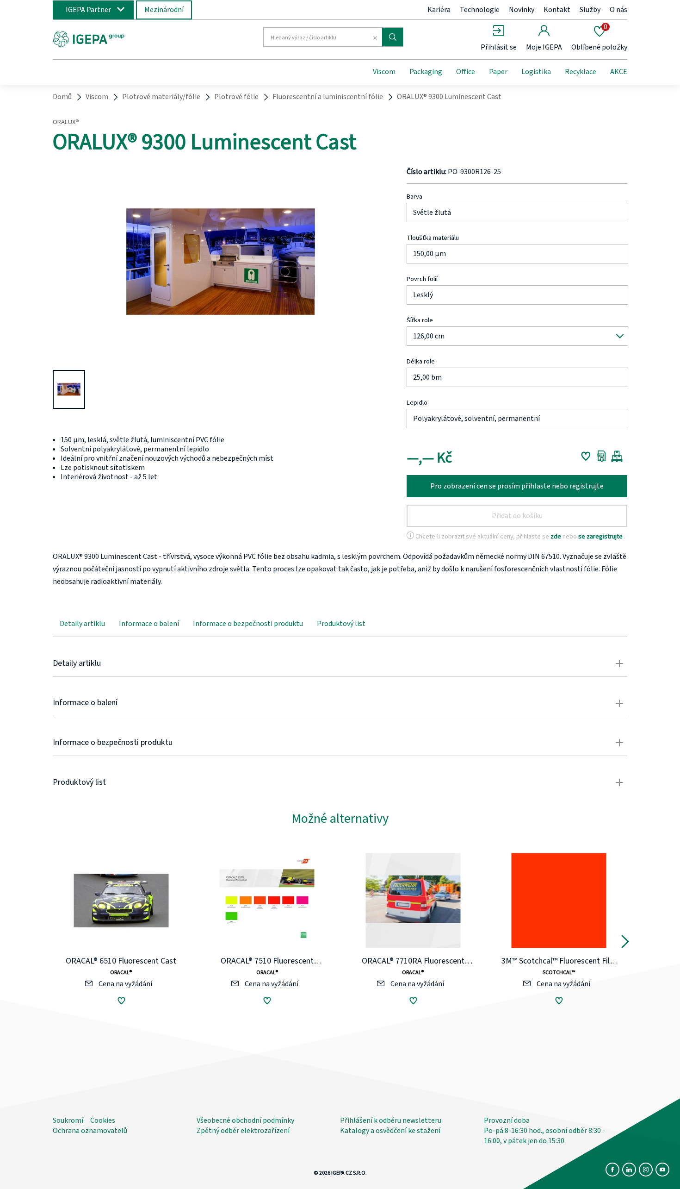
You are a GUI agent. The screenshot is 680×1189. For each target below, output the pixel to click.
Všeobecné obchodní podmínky (245, 1120)
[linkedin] (629, 1169)
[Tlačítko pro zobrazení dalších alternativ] (625, 943)
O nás (618, 10)
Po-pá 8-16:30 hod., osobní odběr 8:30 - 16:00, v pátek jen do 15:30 (544, 1136)
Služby (590, 10)
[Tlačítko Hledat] (392, 37)
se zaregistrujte (601, 536)
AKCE (618, 72)
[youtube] (662, 1169)
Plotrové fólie (236, 97)
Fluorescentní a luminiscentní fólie (327, 97)
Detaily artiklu (82, 624)
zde (556, 536)
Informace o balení (149, 624)
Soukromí (68, 1120)
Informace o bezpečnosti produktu (248, 624)
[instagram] (646, 1169)
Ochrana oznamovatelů (90, 1131)
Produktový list (341, 624)
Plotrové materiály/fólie (161, 97)
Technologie (480, 10)
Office (465, 72)
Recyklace (580, 72)
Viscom (384, 72)
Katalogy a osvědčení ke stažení (390, 1131)
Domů (62, 97)
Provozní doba (507, 1120)
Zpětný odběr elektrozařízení (243, 1131)
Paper (498, 72)
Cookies (102, 1120)
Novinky (521, 10)
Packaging (425, 72)
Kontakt (557, 10)
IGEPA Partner (88, 10)
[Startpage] (128, 38)
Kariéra (439, 10)
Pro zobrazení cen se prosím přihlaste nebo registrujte (517, 486)
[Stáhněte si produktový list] (601, 456)
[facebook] (612, 1169)
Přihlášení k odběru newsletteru (390, 1120)
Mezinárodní (164, 10)
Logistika (536, 72)
